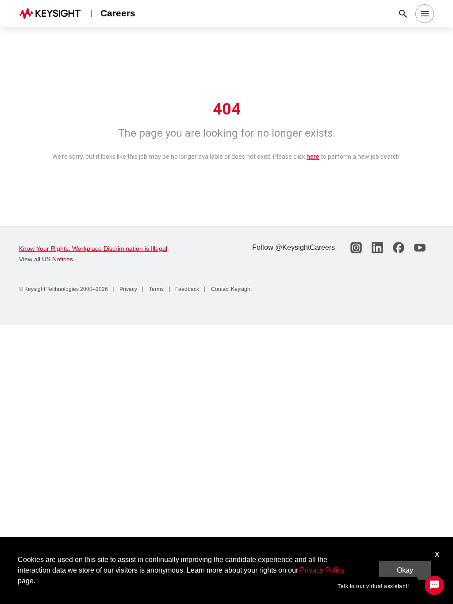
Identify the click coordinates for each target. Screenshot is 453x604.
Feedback (186, 289)
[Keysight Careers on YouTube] (420, 248)
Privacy (127, 289)
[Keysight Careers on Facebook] (399, 248)
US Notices (57, 259)
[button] (424, 13)
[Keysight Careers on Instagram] (356, 248)
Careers (117, 13)
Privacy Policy (322, 570)
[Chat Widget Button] (434, 585)
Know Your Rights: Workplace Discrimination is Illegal (93, 248)
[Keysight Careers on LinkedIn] (377, 248)
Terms (156, 289)
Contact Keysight (231, 289)
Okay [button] (405, 570)
